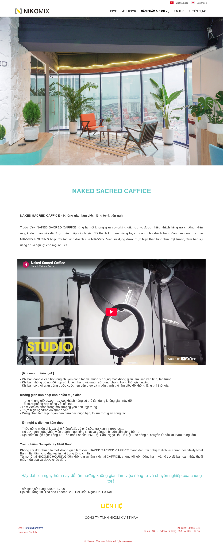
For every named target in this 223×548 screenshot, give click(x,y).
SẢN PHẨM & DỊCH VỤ (155, 11)
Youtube (33, 532)
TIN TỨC (179, 11)
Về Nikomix (129, 11)
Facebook (22, 532)
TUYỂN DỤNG (197, 11)
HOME (113, 11)
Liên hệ (111, 506)
